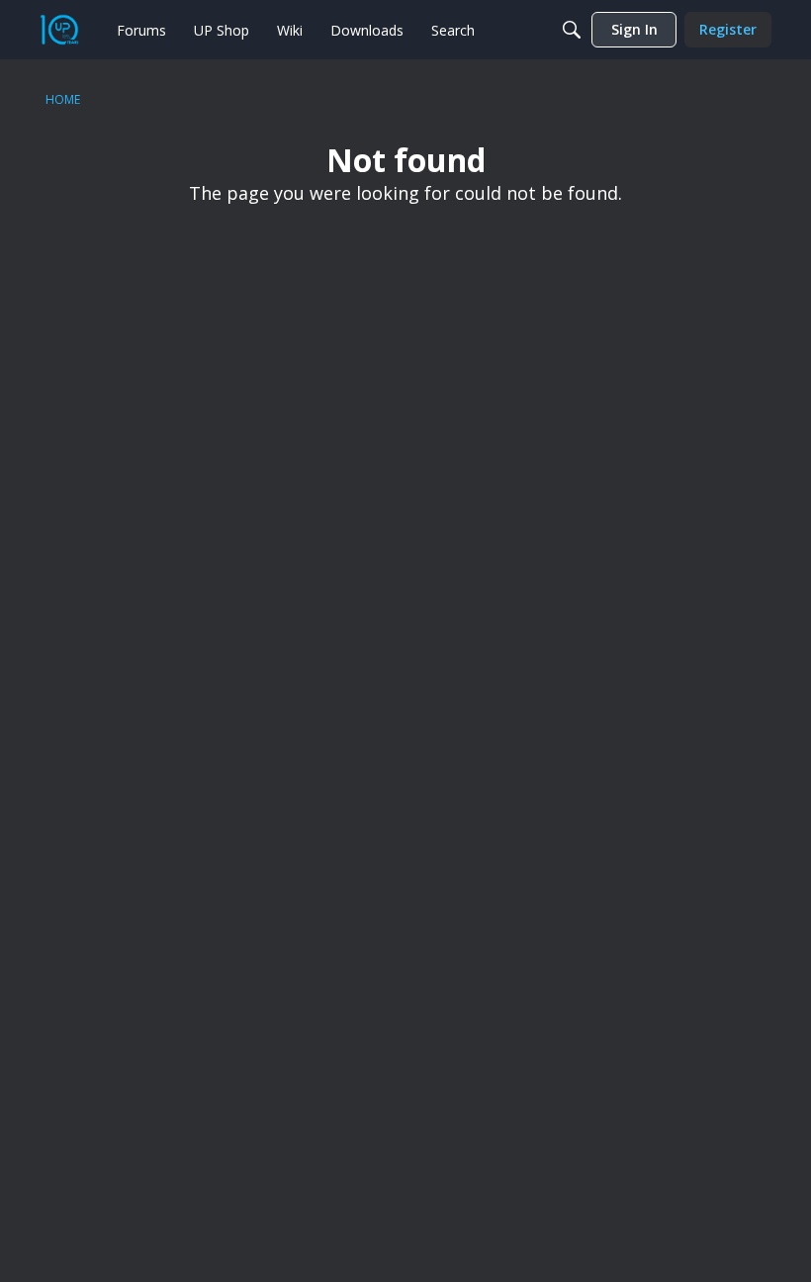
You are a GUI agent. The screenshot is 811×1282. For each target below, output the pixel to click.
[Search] (571, 29)
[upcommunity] (59, 29)
